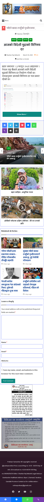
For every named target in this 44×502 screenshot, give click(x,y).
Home (19, 34)
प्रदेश (30, 40)
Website (4, 360)
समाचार (20, 40)
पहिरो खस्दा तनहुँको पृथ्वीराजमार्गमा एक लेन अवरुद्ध (21, 157)
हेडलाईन (26, 34)
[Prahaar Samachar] (22, 8)
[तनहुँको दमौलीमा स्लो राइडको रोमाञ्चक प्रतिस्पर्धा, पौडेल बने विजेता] (33, 273)
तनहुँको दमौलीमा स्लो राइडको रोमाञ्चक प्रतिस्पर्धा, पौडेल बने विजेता (31, 286)
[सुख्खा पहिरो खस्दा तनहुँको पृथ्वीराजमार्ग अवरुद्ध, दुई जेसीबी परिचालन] (33, 243)
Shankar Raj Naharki (13, 55)
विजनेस (26, 40)
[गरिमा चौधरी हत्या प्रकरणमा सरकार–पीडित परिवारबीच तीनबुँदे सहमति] (11, 243)
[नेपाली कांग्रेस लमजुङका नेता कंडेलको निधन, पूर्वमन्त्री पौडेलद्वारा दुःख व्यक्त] (11, 273)
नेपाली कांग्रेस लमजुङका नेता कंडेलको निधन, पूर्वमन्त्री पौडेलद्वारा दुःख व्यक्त (11, 286)
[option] (22, 150)
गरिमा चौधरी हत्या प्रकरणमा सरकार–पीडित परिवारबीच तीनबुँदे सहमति (8, 255)
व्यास (8, 148)
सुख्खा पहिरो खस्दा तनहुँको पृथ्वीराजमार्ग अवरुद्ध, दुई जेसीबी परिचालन (31, 255)
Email (4, 351)
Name (4, 342)
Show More (21, 114)
